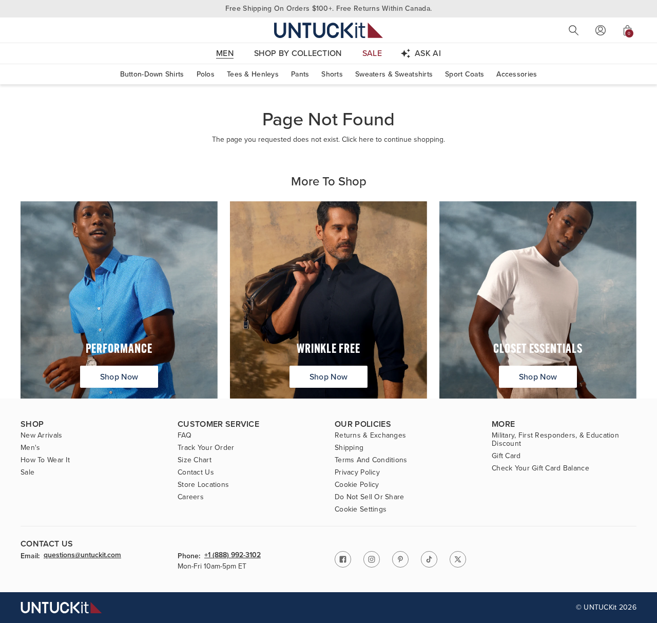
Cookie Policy (357, 485)
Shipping (349, 448)
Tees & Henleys (253, 74)
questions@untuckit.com (82, 555)
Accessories (516, 74)
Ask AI (428, 53)
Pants (300, 74)
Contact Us (196, 472)
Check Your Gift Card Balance (540, 468)
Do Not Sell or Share (369, 497)
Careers (191, 497)
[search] (574, 30)
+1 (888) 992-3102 (232, 555)
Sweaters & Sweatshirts (394, 74)
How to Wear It (45, 460)
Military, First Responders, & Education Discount (555, 439)
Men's (30, 448)
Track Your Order (206, 448)
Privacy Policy (357, 472)
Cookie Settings (361, 509)
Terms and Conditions (371, 460)
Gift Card (506, 456)
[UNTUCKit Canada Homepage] (328, 30)
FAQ (184, 435)
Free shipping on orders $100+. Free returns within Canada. (328, 8)
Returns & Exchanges (370, 435)
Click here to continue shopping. (393, 139)
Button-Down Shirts (152, 74)
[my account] (600, 30)
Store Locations (203, 485)
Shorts (332, 74)
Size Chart (194, 460)
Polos (206, 74)
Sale (27, 472)
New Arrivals (41, 435)
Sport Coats (464, 74)
